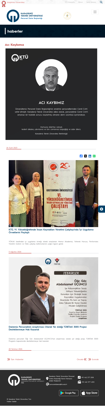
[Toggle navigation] (95, 11)
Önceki (80, 359)
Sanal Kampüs (91, 2)
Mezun (80, 2)
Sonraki (95, 359)
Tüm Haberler (17, 359)
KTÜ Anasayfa (70, 2)
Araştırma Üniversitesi (15, 2)
